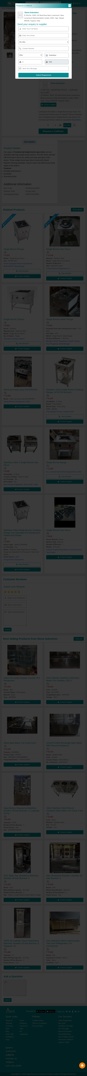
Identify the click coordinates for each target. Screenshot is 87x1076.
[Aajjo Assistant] (82, 1065)
